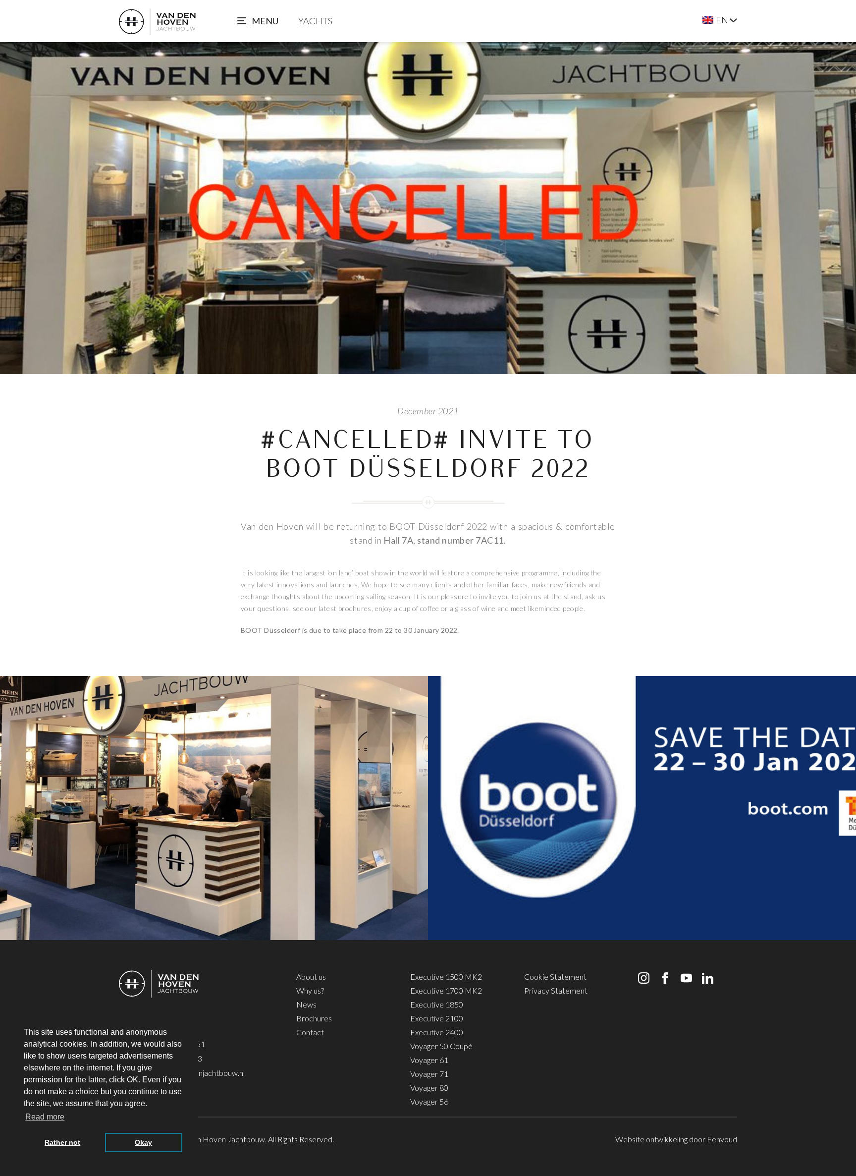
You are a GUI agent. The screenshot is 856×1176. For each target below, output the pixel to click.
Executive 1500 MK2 (446, 976)
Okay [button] (143, 1142)
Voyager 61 (429, 1059)
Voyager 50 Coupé (441, 1046)
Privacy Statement (556, 990)
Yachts (315, 20)
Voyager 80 (429, 1087)
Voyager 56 (429, 1101)
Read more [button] (44, 1117)
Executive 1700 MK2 (446, 990)
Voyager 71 (429, 1073)
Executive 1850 (436, 1004)
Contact (310, 1032)
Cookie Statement (555, 976)
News (306, 1004)
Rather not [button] (62, 1142)
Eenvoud (722, 1139)
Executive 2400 (436, 1032)
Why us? (310, 990)
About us (311, 976)
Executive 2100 (436, 1018)
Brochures (314, 1018)
